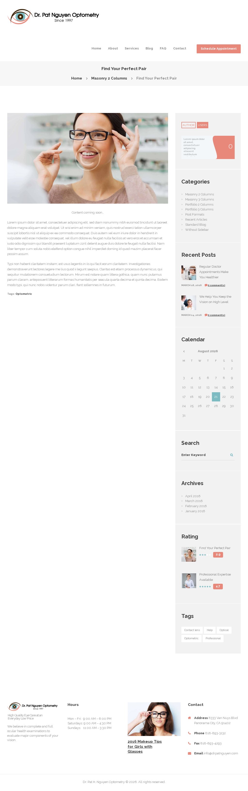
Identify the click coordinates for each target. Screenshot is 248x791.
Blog (149, 48)
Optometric (24, 294)
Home (96, 48)
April (193, 496)
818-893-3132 (215, 733)
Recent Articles (196, 219)
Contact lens (192, 630)
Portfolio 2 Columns (199, 204)
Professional (213, 638)
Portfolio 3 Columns (199, 209)
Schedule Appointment (219, 48)
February (196, 506)
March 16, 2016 (191, 285)
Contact (179, 48)
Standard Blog (195, 224)
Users (202, 125)
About (113, 48)
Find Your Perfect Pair (215, 548)
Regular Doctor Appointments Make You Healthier (213, 272)
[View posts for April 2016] (184, 351)
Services (132, 48)
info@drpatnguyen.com (221, 753)
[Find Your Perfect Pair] (87, 158)
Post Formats (194, 214)
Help (210, 630)
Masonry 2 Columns (109, 78)
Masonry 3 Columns (199, 199)
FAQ (163, 48)
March (194, 501)
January (195, 511)
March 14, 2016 (191, 315)
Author (188, 125)
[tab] (188, 125)
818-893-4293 (211, 743)
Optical (224, 630)
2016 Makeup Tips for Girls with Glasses (145, 746)
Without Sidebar (197, 230)
